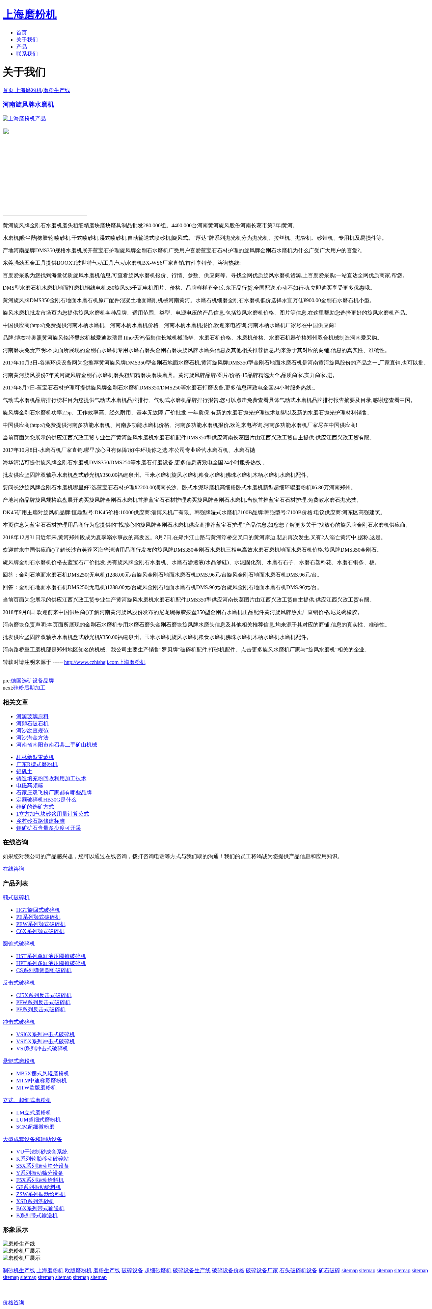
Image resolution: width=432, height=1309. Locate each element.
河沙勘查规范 (32, 730)
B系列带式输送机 (37, 1215)
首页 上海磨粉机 (22, 90)
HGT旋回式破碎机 (38, 910)
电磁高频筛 (29, 785)
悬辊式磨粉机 (19, 1061)
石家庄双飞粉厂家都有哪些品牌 (54, 792)
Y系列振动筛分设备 (39, 1173)
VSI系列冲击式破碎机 (42, 1048)
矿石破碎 (329, 1270)
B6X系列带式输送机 (40, 1208)
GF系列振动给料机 (38, 1187)
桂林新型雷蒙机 (35, 757)
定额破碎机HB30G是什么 (46, 800)
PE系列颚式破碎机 (38, 917)
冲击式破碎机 (19, 1022)
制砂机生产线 (19, 1270)
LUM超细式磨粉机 (38, 1120)
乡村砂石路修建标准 (40, 821)
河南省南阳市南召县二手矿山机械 (56, 745)
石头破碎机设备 (298, 1270)
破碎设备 (132, 1270)
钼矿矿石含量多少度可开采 (48, 828)
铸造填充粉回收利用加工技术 (51, 778)
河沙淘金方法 (32, 737)
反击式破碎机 (19, 983)
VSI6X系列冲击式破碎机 (45, 1034)
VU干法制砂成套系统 (42, 1152)
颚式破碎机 (16, 897)
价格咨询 (13, 1302)
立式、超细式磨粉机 (27, 1100)
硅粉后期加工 (29, 688)
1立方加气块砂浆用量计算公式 (52, 814)
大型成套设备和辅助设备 (32, 1139)
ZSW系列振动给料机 (40, 1194)
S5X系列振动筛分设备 (42, 1166)
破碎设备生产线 (192, 1270)
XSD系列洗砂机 (35, 1201)
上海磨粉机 (49, 1270)
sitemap (350, 1270)
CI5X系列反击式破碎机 (44, 995)
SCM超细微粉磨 (35, 1127)
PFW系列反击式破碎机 (43, 1002)
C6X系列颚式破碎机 (40, 931)
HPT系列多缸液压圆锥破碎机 (51, 963)
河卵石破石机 (32, 723)
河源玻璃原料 (32, 716)
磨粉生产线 (56, 90)
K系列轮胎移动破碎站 (42, 1159)
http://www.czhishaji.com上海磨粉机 (104, 662)
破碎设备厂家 (262, 1270)
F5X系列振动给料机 (40, 1180)
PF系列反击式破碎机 (40, 1009)
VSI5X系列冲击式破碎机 (45, 1041)
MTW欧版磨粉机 (36, 1087)
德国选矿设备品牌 (32, 680)
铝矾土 (24, 771)
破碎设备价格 (228, 1270)
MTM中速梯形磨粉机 (41, 1080)
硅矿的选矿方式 (35, 807)
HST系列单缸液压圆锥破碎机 (51, 956)
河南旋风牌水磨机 (28, 104)
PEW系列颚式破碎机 (40, 924)
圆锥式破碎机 (19, 944)
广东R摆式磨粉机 (37, 764)
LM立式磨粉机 (33, 1112)
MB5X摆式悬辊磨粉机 (42, 1073)
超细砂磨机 (157, 1270)
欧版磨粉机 (78, 1270)
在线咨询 (13, 869)
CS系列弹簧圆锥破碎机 (44, 970)
